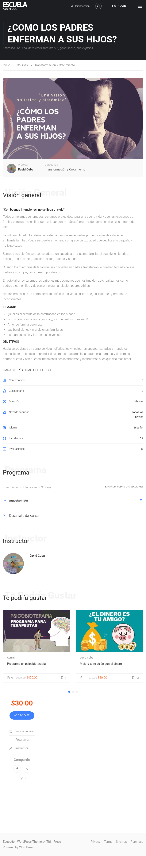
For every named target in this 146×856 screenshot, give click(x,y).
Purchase (137, 841)
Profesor (23, 164)
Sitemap (121, 841)
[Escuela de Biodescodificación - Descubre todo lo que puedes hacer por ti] (15, 6)
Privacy (95, 841)
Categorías (51, 164)
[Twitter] (26, 769)
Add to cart (21, 715)
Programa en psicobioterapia (26, 664)
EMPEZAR (119, 6)
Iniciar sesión (82, 6)
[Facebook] (17, 769)
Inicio (6, 65)
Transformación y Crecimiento (55, 65)
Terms (108, 841)
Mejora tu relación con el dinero (101, 664)
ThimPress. (54, 841)
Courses (22, 65)
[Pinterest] (22, 778)
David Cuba (37, 555)
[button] (69, 692)
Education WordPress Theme (22, 841)
